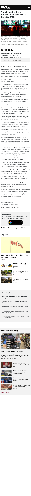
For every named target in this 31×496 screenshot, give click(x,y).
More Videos (4, 392)
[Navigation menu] (29, 7)
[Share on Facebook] (6, 50)
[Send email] (12, 50)
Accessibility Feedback (23, 228)
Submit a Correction (8, 228)
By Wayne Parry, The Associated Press (11, 53)
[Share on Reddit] (9, 50)
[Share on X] (2, 50)
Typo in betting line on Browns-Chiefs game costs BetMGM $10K (13, 14)
